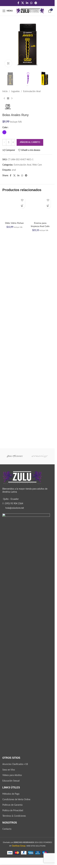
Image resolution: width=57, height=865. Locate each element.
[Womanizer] (39, 457)
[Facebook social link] (18, 2)
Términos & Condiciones (14, 816)
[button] (22, 205)
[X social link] (22, 2)
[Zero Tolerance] (14, 457)
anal (14, 170)
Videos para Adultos (12, 775)
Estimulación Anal (32, 91)
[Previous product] (4, 98)
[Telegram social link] (36, 2)
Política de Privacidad (12, 811)
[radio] (4, 132)
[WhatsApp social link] (31, 2)
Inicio (5, 91)
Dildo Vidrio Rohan (14, 438)
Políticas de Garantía (12, 805)
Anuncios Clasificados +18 (15, 764)
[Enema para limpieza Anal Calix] (40, 208)
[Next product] (12, 98)
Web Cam (37, 165)
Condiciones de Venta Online (16, 800)
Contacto (6, 829)
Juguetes (15, 91)
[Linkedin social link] (27, 2)
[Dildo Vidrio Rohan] (14, 315)
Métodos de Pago (10, 794)
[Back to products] (8, 98)
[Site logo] (30, 11)
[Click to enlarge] (8, 63)
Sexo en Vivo (8, 770)
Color (5, 127)
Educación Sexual (10, 781)
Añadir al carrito (30, 142)
